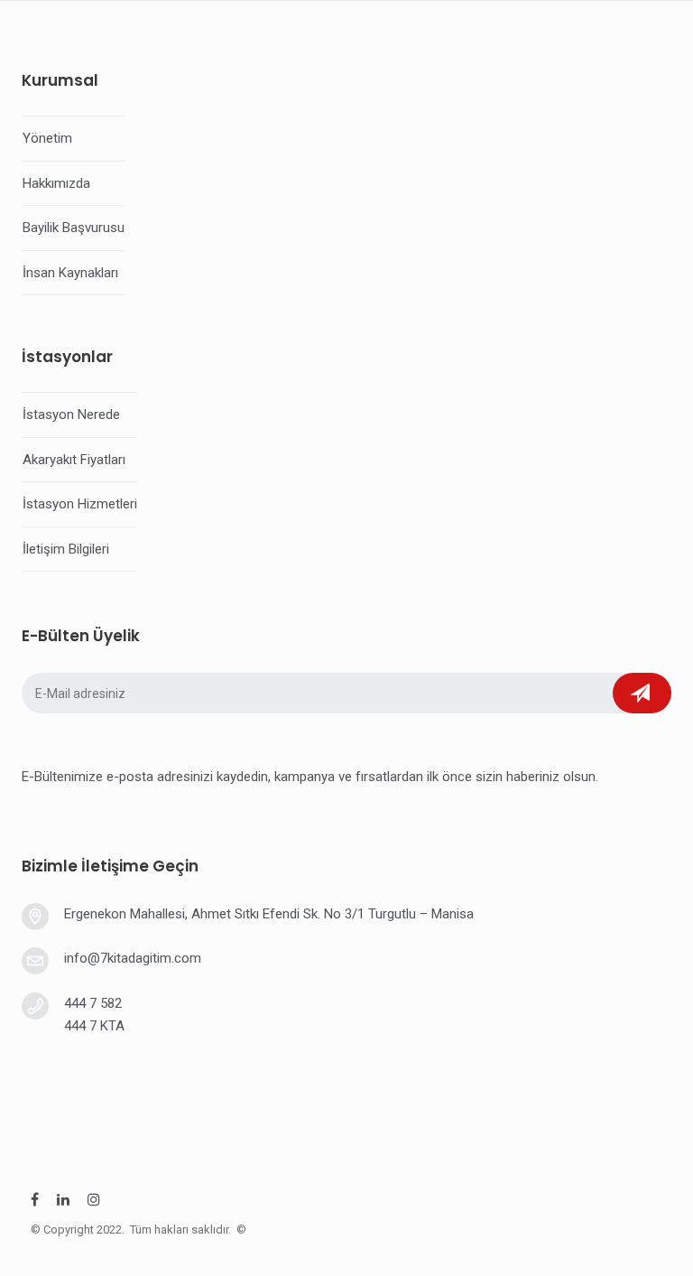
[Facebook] (35, 1202)
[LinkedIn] (63, 1202)
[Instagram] (94, 1202)
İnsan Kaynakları (70, 273)
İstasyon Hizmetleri (80, 504)
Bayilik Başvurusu (74, 227)
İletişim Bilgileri (66, 549)
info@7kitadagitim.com (132, 958)
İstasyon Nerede (71, 414)
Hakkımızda (56, 183)
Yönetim (47, 138)
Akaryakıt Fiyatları (74, 460)
